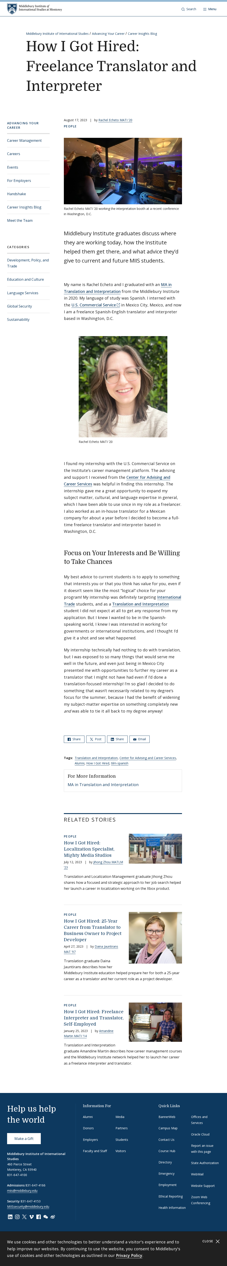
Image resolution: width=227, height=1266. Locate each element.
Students (121, 1139)
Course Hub (167, 1151)
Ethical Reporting (171, 1196)
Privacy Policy (129, 1255)
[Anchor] (116, 561)
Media (119, 1117)
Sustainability (18, 319)
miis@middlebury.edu (22, 1190)
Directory (165, 1162)
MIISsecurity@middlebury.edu (28, 1206)
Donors (88, 1128)
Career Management (24, 140)
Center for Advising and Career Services (147, 758)
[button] (189, 9)
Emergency (166, 1173)
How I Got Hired (97, 763)
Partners (121, 1128)
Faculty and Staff (95, 1151)
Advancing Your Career (108, 33)
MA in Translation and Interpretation (103, 784)
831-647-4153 (31, 1201)
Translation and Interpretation (140, 604)
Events (12, 167)
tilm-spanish (119, 763)
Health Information (172, 1208)
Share (76, 739)
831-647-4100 (17, 1175)
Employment (168, 1185)
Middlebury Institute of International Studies (57, 33)
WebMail (197, 1174)
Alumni (79, 763)
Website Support (203, 1186)
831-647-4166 (35, 1185)
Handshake (16, 193)
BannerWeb (167, 1117)
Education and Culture (25, 279)
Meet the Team (20, 220)
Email (141, 739)
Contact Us (166, 1139)
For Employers (19, 180)
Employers (90, 1139)
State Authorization (205, 1163)
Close (208, 1241)
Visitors (120, 1151)
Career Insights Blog (142, 33)
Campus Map (168, 1128)
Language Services (22, 292)
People (70, 126)
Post (98, 739)
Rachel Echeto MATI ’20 (115, 120)
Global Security (19, 306)
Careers (13, 153)
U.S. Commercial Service (93, 305)
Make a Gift (23, 1138)
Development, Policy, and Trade (28, 263)
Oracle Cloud (200, 1134)
